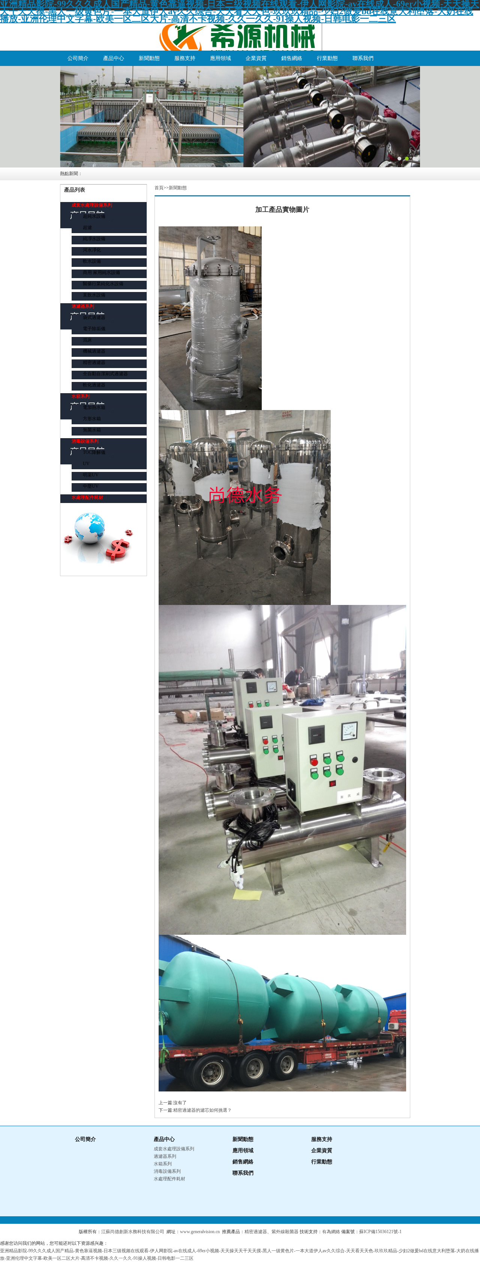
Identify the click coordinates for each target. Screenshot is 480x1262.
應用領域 (220, 58)
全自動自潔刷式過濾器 (105, 373)
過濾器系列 (83, 306)
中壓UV (91, 486)
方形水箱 (92, 418)
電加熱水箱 (94, 407)
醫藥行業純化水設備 (103, 283)
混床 (87, 340)
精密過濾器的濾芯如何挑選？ (202, 1110)
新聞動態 (149, 58)
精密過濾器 (94, 362)
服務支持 (184, 58)
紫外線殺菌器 (285, 1231)
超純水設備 (94, 216)
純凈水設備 (94, 238)
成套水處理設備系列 (92, 205)
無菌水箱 (92, 430)
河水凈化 (92, 250)
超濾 (87, 227)
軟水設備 (92, 261)
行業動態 (327, 58)
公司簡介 (78, 58)
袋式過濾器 (94, 317)
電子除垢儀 (94, 328)
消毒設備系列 (85, 441)
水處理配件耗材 (87, 497)
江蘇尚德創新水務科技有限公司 (132, 1231)
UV (86, 463)
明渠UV (91, 475)
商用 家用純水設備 (101, 272)
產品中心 (113, 58)
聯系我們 (363, 58)
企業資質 (256, 58)
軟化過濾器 (94, 385)
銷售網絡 (291, 58)
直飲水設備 (94, 295)
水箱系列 (81, 396)
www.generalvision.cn (200, 1231)
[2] (240, 116)
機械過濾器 (94, 351)
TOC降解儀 (94, 452)
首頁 (159, 187)
